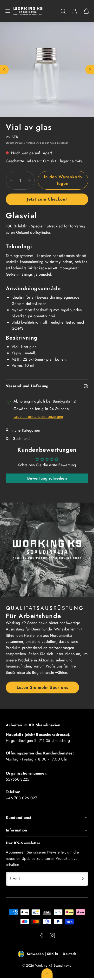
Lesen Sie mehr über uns (42, 687)
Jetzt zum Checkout (47, 199)
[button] (7, 11)
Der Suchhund (18, 438)
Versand (30, 143)
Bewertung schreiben (47, 478)
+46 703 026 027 (21, 798)
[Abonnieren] (83, 879)
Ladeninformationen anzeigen (38, 416)
